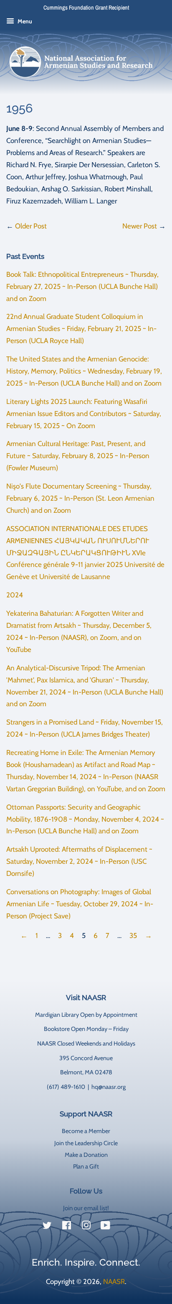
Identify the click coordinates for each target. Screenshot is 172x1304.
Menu (24, 21)
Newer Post (139, 226)
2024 (14, 595)
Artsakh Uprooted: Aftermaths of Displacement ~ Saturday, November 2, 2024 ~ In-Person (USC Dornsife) (79, 861)
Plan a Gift (86, 1166)
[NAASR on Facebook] (66, 1227)
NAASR (114, 1281)
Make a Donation (86, 1155)
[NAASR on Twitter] (47, 1227)
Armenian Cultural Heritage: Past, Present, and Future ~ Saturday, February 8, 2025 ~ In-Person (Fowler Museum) (77, 455)
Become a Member (86, 1131)
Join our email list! (86, 1208)
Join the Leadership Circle (86, 1143)
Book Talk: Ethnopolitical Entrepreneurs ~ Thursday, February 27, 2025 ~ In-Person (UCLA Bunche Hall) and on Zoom (82, 286)
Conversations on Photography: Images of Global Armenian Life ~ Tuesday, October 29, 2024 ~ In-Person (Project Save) (79, 904)
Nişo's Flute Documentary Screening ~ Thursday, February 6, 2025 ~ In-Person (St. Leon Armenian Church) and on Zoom (80, 498)
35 (133, 935)
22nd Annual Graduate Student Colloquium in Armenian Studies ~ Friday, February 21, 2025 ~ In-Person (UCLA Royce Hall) (81, 328)
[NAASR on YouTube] (105, 1227)
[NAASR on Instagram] (86, 1227)
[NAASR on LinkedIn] (124, 1227)
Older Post (31, 226)
